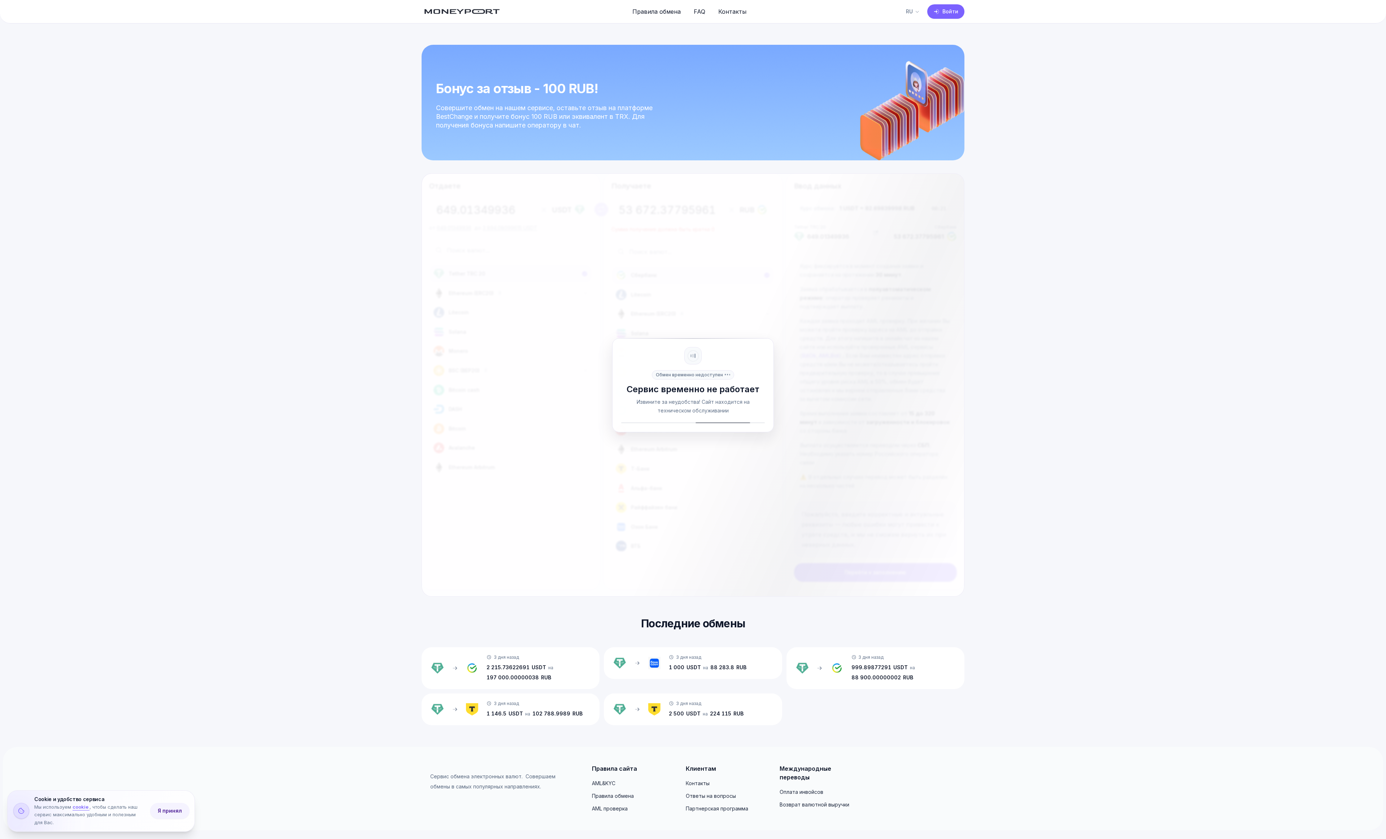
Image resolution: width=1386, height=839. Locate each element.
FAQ (699, 11)
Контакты (732, 11)
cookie (81, 807)
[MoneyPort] (462, 11)
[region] (693, 102)
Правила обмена (656, 11)
